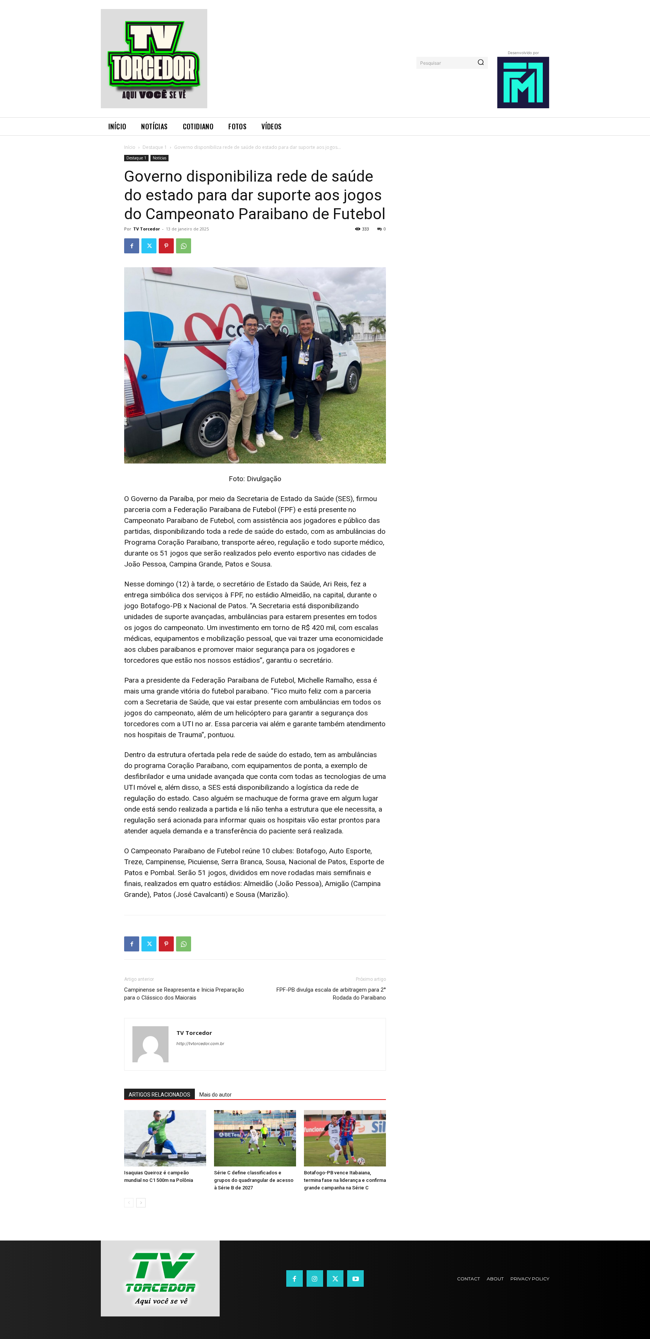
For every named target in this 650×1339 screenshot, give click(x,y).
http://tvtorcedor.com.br (200, 1043)
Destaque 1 (155, 147)
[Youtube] (355, 1278)
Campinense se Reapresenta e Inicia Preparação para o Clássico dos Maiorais (184, 993)
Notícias (159, 158)
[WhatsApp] (183, 245)
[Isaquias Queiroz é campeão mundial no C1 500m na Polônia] (165, 1138)
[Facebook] (131, 245)
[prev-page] (129, 1202)
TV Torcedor (146, 229)
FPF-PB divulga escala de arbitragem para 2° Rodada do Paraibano (331, 993)
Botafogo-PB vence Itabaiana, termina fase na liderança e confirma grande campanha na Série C (345, 1180)
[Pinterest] (166, 245)
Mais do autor (215, 1095)
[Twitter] (148, 245)
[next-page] (141, 1202)
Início (129, 147)
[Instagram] (315, 1278)
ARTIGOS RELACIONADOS (159, 1095)
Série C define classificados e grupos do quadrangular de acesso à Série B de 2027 (253, 1180)
